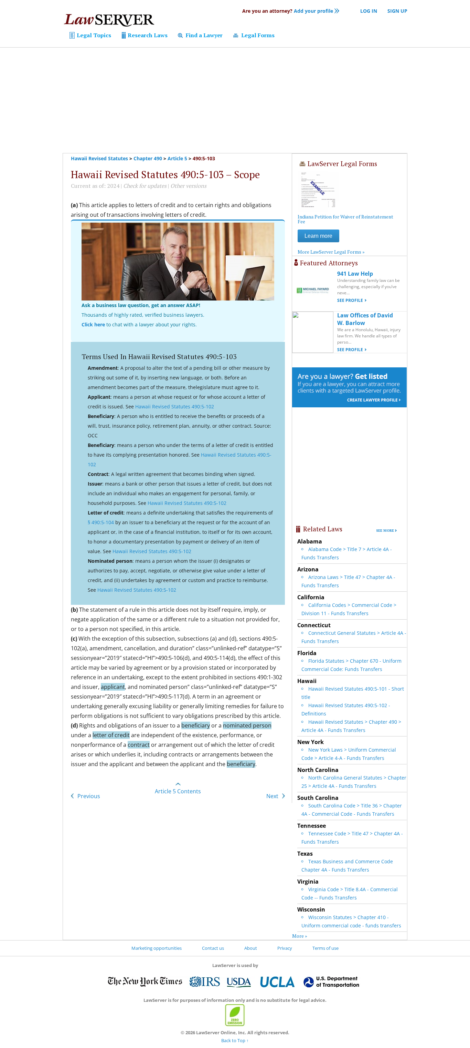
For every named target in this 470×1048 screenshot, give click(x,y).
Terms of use (325, 948)
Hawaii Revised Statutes (99, 158)
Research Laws (147, 35)
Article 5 (177, 158)
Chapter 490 (147, 158)
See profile (350, 300)
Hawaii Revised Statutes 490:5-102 (174, 406)
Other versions (188, 186)
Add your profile (287, 11)
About (250, 948)
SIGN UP (397, 11)
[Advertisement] (235, 100)
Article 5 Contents (178, 791)
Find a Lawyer (203, 35)
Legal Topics (93, 35)
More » (299, 936)
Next (273, 796)
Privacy (284, 948)
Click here (93, 324)
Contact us (213, 948)
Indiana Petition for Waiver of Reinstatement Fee (345, 219)
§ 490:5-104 (101, 522)
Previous (88, 796)
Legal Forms (257, 35)
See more (385, 530)
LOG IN (368, 11)
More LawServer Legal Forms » (331, 251)
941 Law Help (355, 273)
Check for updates (145, 186)
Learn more (318, 236)
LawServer (109, 22)
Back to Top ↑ (235, 1040)
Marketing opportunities (156, 948)
